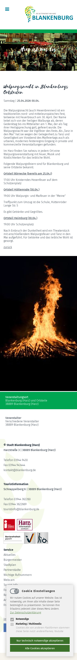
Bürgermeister (13, 560)
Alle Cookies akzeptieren (40, 648)
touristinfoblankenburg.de (21, 509)
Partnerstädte (12, 570)
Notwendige (22, 619)
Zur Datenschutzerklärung (25, 612)
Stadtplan (10, 565)
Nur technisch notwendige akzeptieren (39, 640)
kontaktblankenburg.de (20, 470)
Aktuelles (9, 554)
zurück (8, 247)
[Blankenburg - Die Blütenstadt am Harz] (49, 22)
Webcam (9, 580)
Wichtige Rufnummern (18, 575)
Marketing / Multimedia (28, 623)
